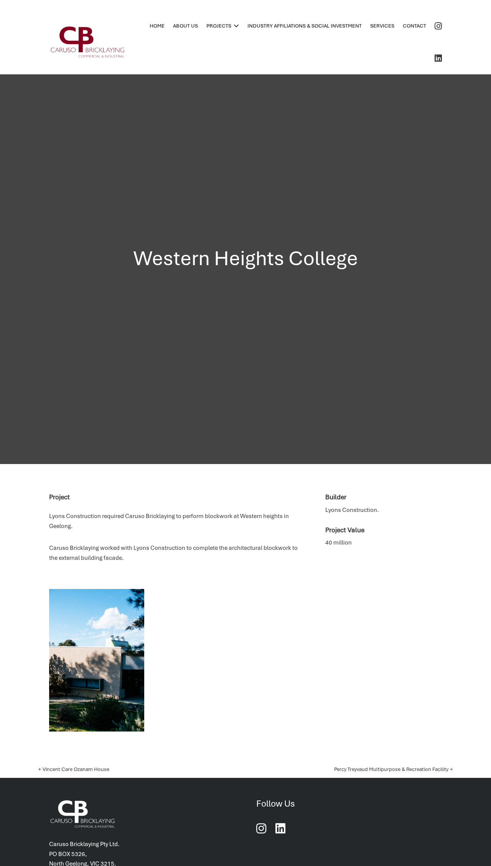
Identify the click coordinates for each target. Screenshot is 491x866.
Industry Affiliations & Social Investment (304, 26)
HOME (157, 26)
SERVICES (382, 26)
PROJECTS (218, 26)
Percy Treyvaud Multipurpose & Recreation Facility (393, 769)
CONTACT (414, 26)
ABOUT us (185, 26)
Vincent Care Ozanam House (73, 769)
